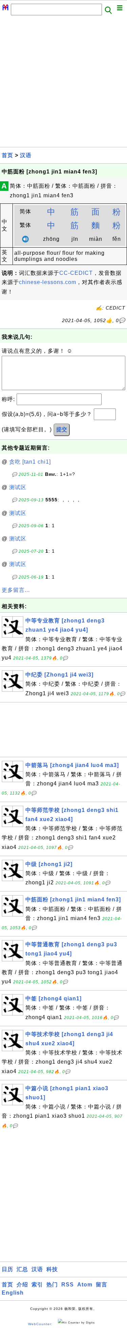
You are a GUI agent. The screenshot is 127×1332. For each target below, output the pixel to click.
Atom (84, 1284)
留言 (101, 1284)
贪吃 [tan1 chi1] (30, 462)
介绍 (22, 1284)
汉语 (25, 155)
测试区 (17, 487)
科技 (52, 1269)
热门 (52, 1284)
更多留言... (16, 590)
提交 (61, 429)
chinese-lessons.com (47, 282)
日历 (7, 1269)
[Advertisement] (63, 83)
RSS (67, 1284)
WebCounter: (40, 1324)
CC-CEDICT (76, 273)
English (13, 1293)
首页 (7, 155)
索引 (37, 1284)
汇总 (22, 1269)
